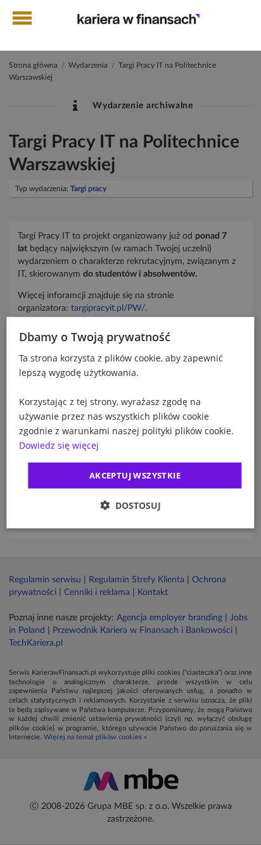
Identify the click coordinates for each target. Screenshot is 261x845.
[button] (130, 505)
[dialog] (130, 422)
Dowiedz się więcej (59, 445)
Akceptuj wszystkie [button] (135, 474)
